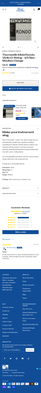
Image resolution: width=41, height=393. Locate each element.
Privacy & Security (8, 329)
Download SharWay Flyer (30, 324)
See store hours (7, 287)
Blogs (24, 294)
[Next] (38, 47)
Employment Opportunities (26, 290)
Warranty (5, 188)
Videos (24, 298)
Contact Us (5, 311)
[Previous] (3, 47)
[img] (6, 245)
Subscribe (30, 350)
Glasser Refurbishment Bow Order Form (29, 314)
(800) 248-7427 (7, 290)
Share (4, 95)
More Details (21, 118)
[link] (20, 9)
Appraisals (5, 336)
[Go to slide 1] (18, 47)
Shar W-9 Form (27, 309)
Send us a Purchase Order (28, 320)
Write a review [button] (20, 232)
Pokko (24, 281)
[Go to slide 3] (22, 47)
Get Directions (6, 285)
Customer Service (8, 307)
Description (6, 128)
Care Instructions (9, 193)
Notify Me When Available (21, 88)
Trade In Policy (7, 321)
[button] (5, 9)
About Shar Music (28, 278)
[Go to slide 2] (20, 47)
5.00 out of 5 (26, 211)
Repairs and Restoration (10, 332)
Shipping (5, 314)
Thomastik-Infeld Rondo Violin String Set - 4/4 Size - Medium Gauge (22, 107)
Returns (4, 318)
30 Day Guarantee (28, 285)
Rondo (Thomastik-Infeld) (11, 51)
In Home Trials (7, 325)
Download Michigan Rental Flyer (28, 329)
